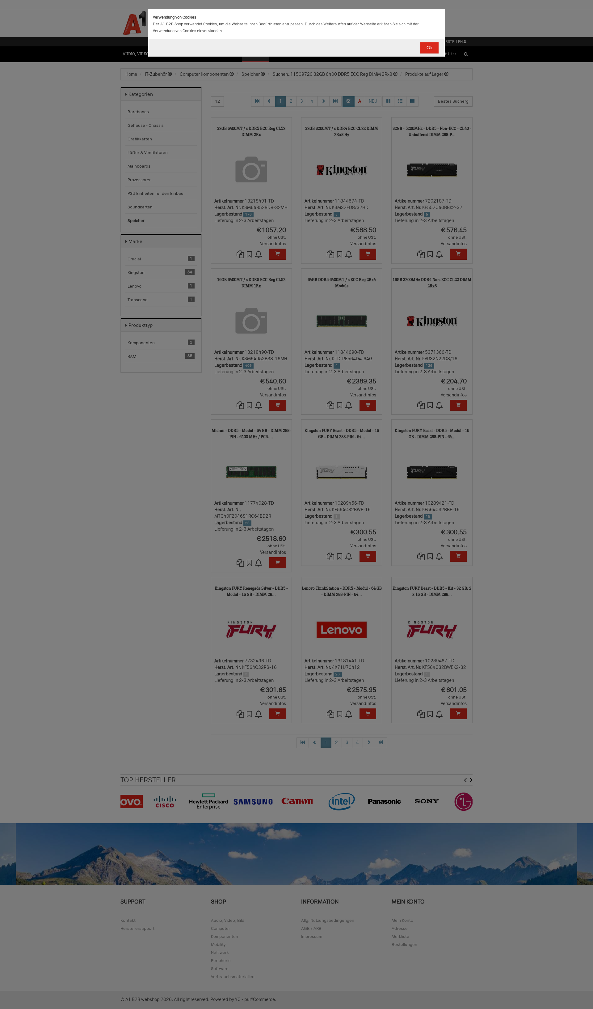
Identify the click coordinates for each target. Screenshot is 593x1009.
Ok (429, 47)
